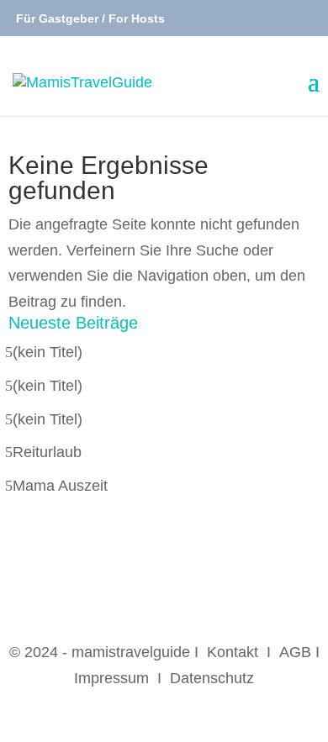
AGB (295, 652)
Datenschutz (212, 678)
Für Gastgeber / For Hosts (89, 18)
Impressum (111, 678)
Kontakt (232, 652)
